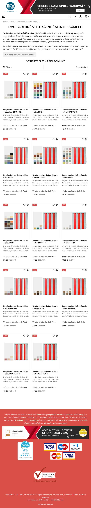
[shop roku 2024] (45, 432)
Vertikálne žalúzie (8, 22)
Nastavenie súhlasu (45, 504)
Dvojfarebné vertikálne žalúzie (28, 22)
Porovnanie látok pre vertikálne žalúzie (19, 54)
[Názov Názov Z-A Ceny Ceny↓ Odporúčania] (81, 67)
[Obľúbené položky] (74, 16)
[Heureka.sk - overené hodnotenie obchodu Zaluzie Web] (25, 450)
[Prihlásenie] (80, 16)
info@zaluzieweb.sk (35, 500)
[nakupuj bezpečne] (45, 474)
